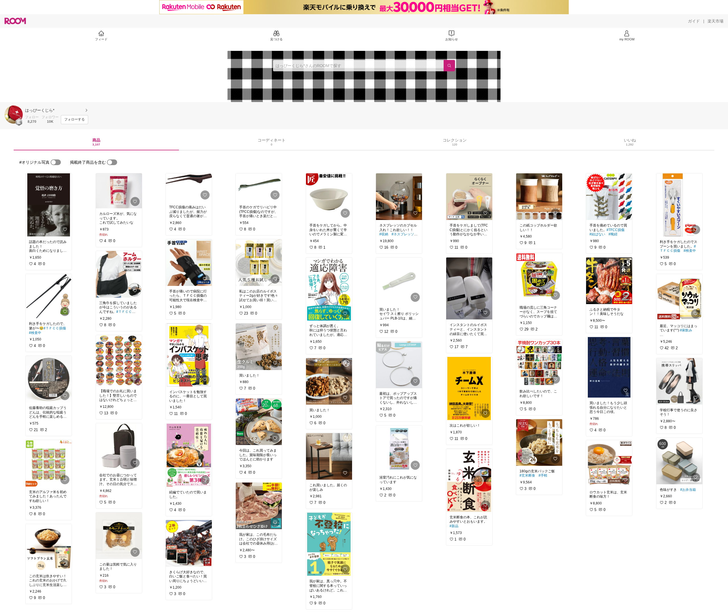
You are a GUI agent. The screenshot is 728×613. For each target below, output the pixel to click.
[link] (49, 204)
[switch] (56, 162)
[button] (14, 114)
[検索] (449, 65)
